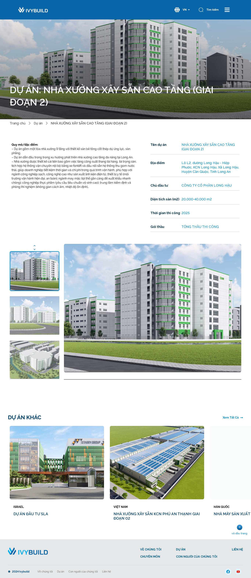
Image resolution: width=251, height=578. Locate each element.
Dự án (38, 123)
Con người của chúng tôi (83, 571)
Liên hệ (106, 571)
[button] (34, 246)
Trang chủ (18, 123)
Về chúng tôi (45, 571)
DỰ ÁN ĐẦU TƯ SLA (30, 514)
